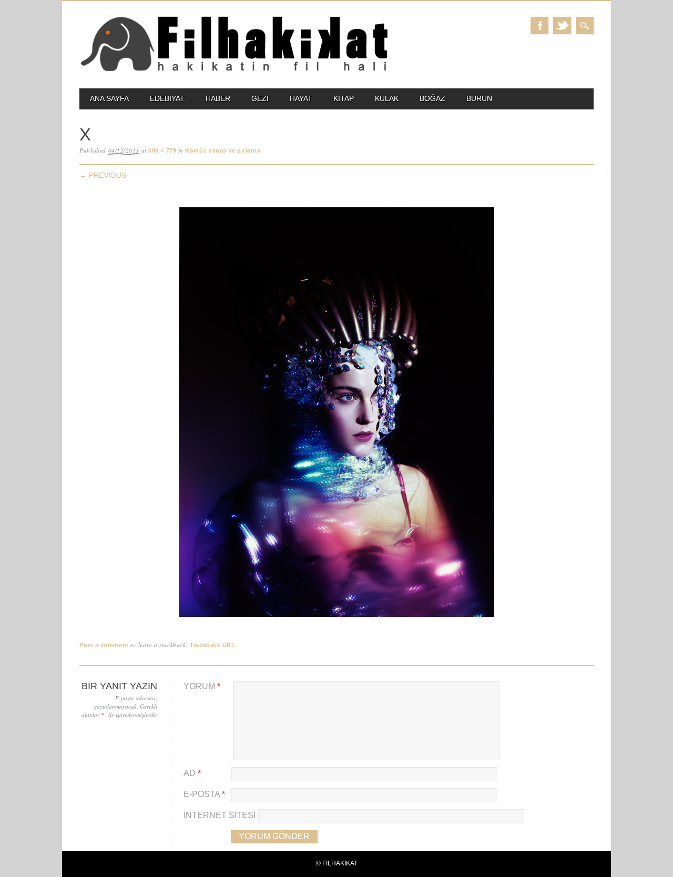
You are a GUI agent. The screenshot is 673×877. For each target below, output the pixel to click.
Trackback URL (212, 645)
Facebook (539, 25)
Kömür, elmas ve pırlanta (222, 150)
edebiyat (167, 98)
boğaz (432, 98)
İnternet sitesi (219, 815)
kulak (387, 98)
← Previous (102, 175)
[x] (336, 617)
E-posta (204, 794)
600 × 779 (162, 150)
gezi (260, 98)
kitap (343, 98)
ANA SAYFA (109, 98)
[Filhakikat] (233, 70)
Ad (192, 773)
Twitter (562, 25)
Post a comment (104, 645)
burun (479, 98)
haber (218, 98)
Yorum (201, 686)
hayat (301, 98)
